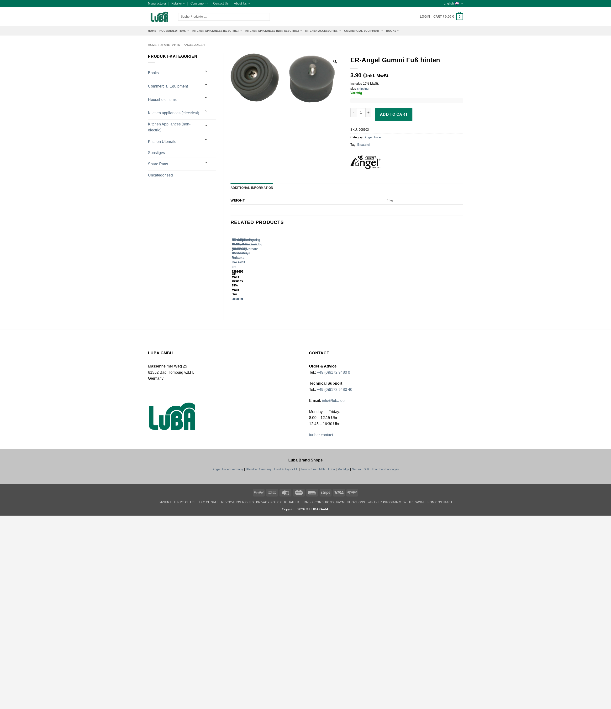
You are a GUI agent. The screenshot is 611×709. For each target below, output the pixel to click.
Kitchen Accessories (321, 30)
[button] (448, 16)
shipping (363, 88)
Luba (331, 469)
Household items (162, 100)
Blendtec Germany (259, 469)
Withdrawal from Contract (428, 502)
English (448, 3)
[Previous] (232, 270)
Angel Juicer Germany (227, 469)
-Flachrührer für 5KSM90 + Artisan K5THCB (240, 251)
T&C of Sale (209, 502)
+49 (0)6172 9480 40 (334, 390)
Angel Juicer (194, 45)
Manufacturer (157, 3)
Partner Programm (384, 502)
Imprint (164, 502)
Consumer (197, 3)
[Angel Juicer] (371, 163)
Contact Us (221, 3)
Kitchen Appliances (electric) (215, 30)
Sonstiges (156, 153)
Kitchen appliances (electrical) (173, 113)
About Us (240, 3)
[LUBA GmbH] (159, 17)
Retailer (176, 3)
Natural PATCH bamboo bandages (375, 469)
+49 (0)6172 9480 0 (333, 372)
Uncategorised (160, 175)
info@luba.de (333, 400)
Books (391, 30)
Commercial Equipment (361, 30)
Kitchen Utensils (162, 142)
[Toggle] (206, 71)
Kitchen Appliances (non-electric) (272, 30)
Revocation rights (237, 502)
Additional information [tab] (252, 188)
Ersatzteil (363, 144)
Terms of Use (185, 502)
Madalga (343, 469)
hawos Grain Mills (313, 469)
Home (152, 30)
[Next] (246, 270)
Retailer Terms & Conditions (309, 502)
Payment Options (350, 502)
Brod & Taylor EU (286, 469)
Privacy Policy (269, 502)
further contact (321, 435)
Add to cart (394, 114)
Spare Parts (170, 45)
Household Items (172, 30)
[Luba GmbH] (172, 416)
